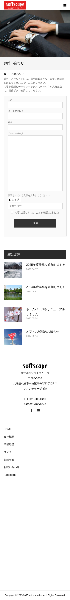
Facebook (9, 474)
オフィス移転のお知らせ (42, 331)
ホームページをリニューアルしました (45, 312)
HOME (8, 429)
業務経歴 (9, 444)
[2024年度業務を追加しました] (13, 294)
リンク (8, 451)
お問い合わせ (11, 467)
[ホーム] (5, 74)
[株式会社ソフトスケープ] (15, 5)
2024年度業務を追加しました (46, 287)
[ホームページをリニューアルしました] (13, 316)
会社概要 (9, 436)
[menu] (65, 5)
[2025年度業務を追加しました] (13, 271)
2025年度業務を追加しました (46, 264)
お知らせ (9, 459)
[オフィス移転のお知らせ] (13, 338)
